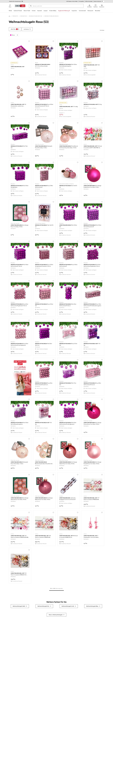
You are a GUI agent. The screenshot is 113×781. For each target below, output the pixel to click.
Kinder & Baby (52, 10)
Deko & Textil (27, 10)
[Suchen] (31, 6)
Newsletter (97, 10)
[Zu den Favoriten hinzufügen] (29, 41)
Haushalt (39, 10)
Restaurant (90, 10)
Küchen (34, 10)
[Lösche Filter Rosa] (17, 35)
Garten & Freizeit (18, 10)
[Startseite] (9, 16)
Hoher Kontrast (97, 1)
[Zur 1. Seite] (56, 590)
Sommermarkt (82, 10)
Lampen (46, 10)
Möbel (10, 10)
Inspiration (74, 10)
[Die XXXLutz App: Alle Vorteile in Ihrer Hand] (20, 393)
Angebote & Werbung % (64, 10)
